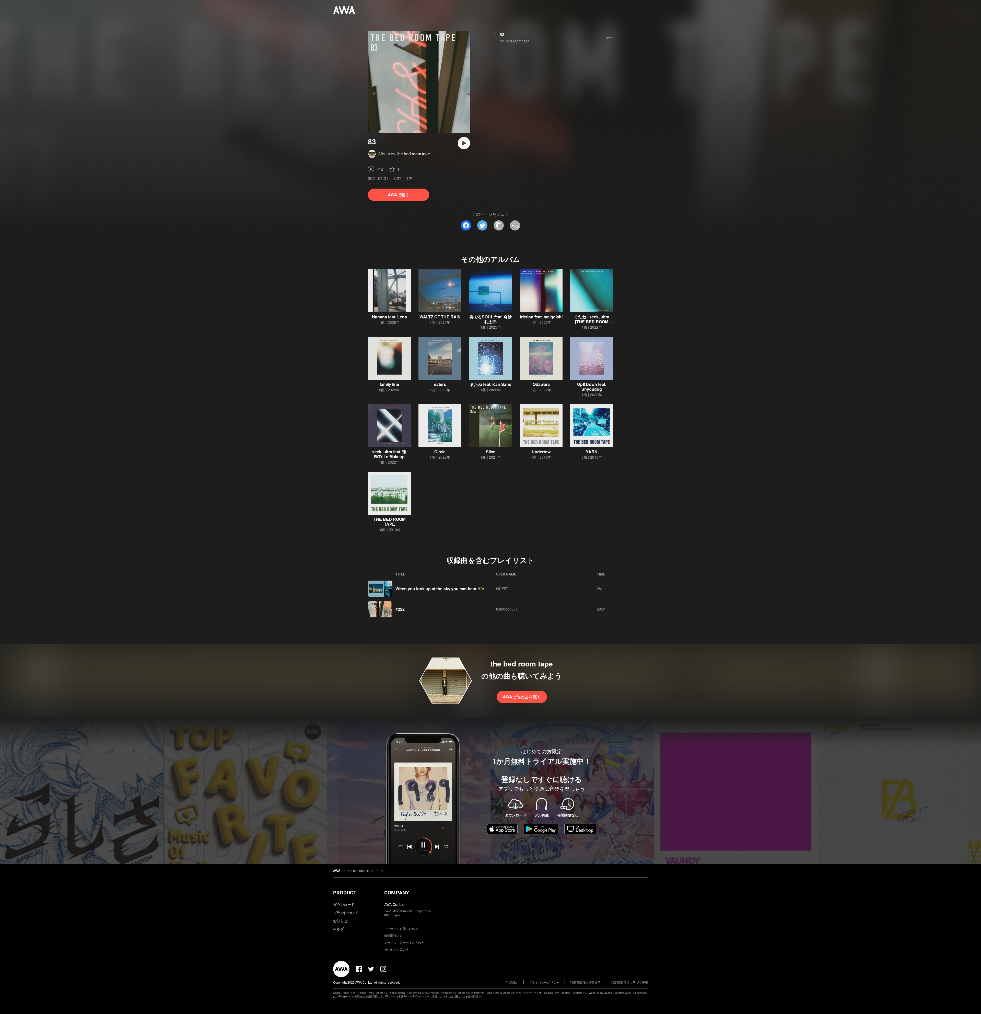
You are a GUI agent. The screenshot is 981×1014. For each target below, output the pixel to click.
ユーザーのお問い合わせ (401, 928)
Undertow (541, 452)
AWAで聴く (399, 195)
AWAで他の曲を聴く (522, 697)
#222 (400, 609)
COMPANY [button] (396, 893)
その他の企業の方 (396, 949)
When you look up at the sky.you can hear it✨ (440, 589)
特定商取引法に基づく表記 (629, 982)
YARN (592, 452)
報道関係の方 (393, 935)
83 (502, 35)
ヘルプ (338, 928)
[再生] (464, 143)
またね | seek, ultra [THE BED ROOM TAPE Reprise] (591, 321)
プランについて (345, 912)
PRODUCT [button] (344, 893)
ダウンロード (344, 904)
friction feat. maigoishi (541, 317)
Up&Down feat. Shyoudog (591, 386)
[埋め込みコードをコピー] (515, 225)
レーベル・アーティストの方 (404, 942)
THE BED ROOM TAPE (389, 521)
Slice (490, 452)
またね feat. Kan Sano (490, 384)
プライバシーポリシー (544, 982)
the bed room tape (413, 154)
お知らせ (340, 920)
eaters (440, 384)
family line (389, 384)
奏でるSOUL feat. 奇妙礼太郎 (491, 319)
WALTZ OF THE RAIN (440, 317)
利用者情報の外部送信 (585, 982)
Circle (440, 452)
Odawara (541, 384)
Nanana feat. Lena (389, 317)
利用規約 (512, 982)
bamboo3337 (507, 609)
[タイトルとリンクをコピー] (499, 225)
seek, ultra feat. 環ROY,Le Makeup (389, 454)
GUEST (502, 588)
